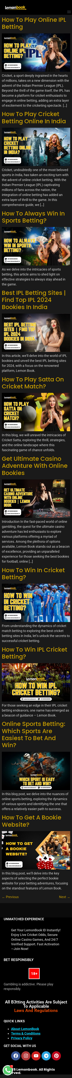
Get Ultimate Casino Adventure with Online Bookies (35, 465)
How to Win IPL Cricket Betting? (34, 653)
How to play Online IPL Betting (34, 23)
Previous (10, 897)
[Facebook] (15, 1055)
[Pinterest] (56, 1055)
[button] (69, 12)
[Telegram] (46, 1055)
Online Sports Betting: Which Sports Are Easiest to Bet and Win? (33, 734)
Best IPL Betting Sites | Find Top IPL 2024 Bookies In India (34, 300)
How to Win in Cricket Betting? (33, 573)
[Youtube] (36, 1055)
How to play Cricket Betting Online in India (34, 117)
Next (64, 897)
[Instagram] (25, 1055)
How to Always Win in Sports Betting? (33, 217)
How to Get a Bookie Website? (31, 821)
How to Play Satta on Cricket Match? (33, 382)
